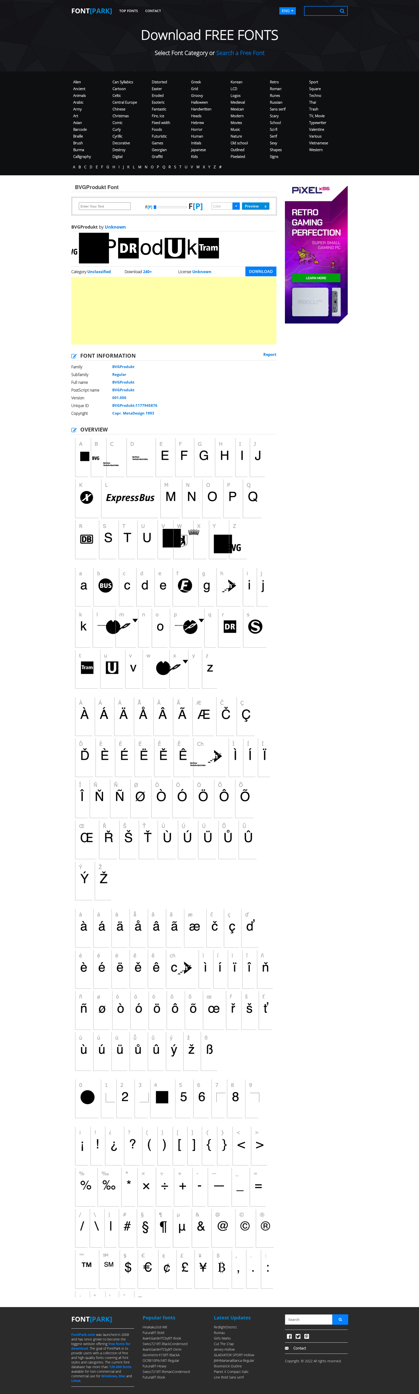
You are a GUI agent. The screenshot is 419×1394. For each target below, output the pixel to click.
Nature (236, 136)
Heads (196, 115)
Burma (78, 149)
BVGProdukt (123, 366)
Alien (77, 81)
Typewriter (317, 122)
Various (315, 136)
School (275, 122)
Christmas (121, 115)
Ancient (79, 88)
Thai (312, 102)
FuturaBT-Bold (153, 1332)
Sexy (273, 142)
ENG (286, 11)
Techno (315, 95)
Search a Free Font (240, 53)
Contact (153, 10)
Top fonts (128, 10)
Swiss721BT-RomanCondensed (166, 1371)
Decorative (121, 142)
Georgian (159, 149)
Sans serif (278, 109)
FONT (91, 10)
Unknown (115, 227)
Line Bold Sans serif (229, 1377)
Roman (276, 88)
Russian (276, 102)
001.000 (119, 397)
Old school (239, 142)
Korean (236, 81)
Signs (274, 156)
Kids (194, 156)
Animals (79, 95)
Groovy (197, 95)
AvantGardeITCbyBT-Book (162, 1338)
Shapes (276, 149)
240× (147, 271)
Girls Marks (222, 1338)
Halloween (199, 102)
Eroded (158, 95)
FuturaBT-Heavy (154, 1366)
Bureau (219, 1332)
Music (235, 129)
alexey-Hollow (224, 1349)
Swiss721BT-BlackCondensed (165, 1343)
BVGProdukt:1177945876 (134, 405)
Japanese (198, 149)
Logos (236, 95)
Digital (117, 156)
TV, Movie (317, 115)
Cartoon (119, 88)
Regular (119, 374)
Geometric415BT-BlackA (161, 1355)
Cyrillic (117, 136)
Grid (194, 88)
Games (157, 142)
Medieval (238, 102)
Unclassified (99, 271)
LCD (234, 88)
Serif (273, 136)
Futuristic (159, 136)
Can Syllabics (123, 81)
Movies (236, 122)
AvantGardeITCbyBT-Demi (162, 1349)
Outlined (237, 149)
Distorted (159, 81)
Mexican (237, 109)
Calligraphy (82, 156)
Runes (275, 95)
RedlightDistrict (225, 1327)
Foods (157, 129)
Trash (313, 109)
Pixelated (238, 156)
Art (75, 115)
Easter (157, 88)
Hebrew (197, 122)
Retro (274, 81)
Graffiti (157, 156)
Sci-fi (273, 129)
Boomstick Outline (228, 1366)
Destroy (119, 149)
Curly (117, 129)
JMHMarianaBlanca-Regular (234, 1360)
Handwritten (201, 109)
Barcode (80, 129)
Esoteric (158, 102)
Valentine (316, 129)
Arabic (78, 102)
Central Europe (125, 102)
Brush (78, 142)
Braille (78, 136)
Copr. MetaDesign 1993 (133, 413)
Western (316, 149)
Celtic (117, 95)
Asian (77, 122)
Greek (196, 81)
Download (261, 271)
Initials (196, 142)
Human (197, 136)
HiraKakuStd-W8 (155, 1327)
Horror (196, 129)
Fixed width (161, 122)
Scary (274, 115)
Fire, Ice (158, 115)
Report (269, 354)
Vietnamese (318, 142)
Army (77, 109)
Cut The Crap (224, 1343)
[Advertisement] (173, 311)
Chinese (119, 109)
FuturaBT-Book (154, 1377)
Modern (237, 115)
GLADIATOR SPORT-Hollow (234, 1355)
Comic (117, 122)
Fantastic (159, 109)
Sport (313, 81)
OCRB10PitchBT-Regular (161, 1360)
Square (315, 88)
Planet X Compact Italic (231, 1371)
